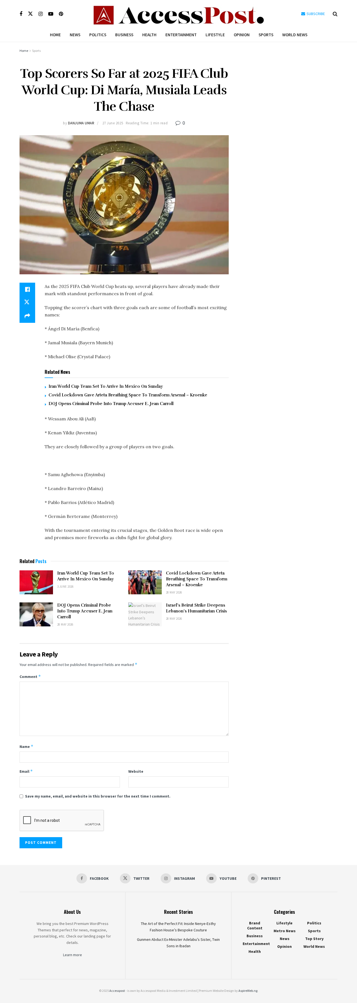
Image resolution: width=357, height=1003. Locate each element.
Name (26, 746)
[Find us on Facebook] (21, 14)
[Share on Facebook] (27, 289)
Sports (266, 34)
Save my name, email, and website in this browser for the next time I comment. (97, 796)
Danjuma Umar (81, 123)
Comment (30, 676)
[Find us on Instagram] (40, 14)
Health (149, 34)
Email (26, 771)
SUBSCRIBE (315, 13)
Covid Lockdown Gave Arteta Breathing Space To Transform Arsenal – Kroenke (128, 395)
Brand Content (254, 925)
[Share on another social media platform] (27, 316)
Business (124, 34)
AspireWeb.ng (247, 991)
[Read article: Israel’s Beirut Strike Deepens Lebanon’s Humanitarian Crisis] (145, 614)
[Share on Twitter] (27, 302)
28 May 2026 (174, 592)
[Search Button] (335, 14)
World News (294, 34)
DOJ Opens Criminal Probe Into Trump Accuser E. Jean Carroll (111, 403)
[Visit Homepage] (178, 14)
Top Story (314, 938)
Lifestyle (215, 34)
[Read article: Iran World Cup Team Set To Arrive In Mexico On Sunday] (36, 582)
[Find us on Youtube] (50, 14)
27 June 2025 (112, 123)
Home (55, 34)
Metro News (285, 930)
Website (135, 771)
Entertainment (181, 34)
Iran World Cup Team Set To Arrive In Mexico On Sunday (106, 386)
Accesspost (117, 991)
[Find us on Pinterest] (61, 14)
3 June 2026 (65, 586)
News (75, 34)
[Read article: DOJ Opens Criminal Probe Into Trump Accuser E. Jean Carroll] (36, 614)
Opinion (242, 34)
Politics (97, 34)
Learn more (72, 954)
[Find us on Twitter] (30, 14)
